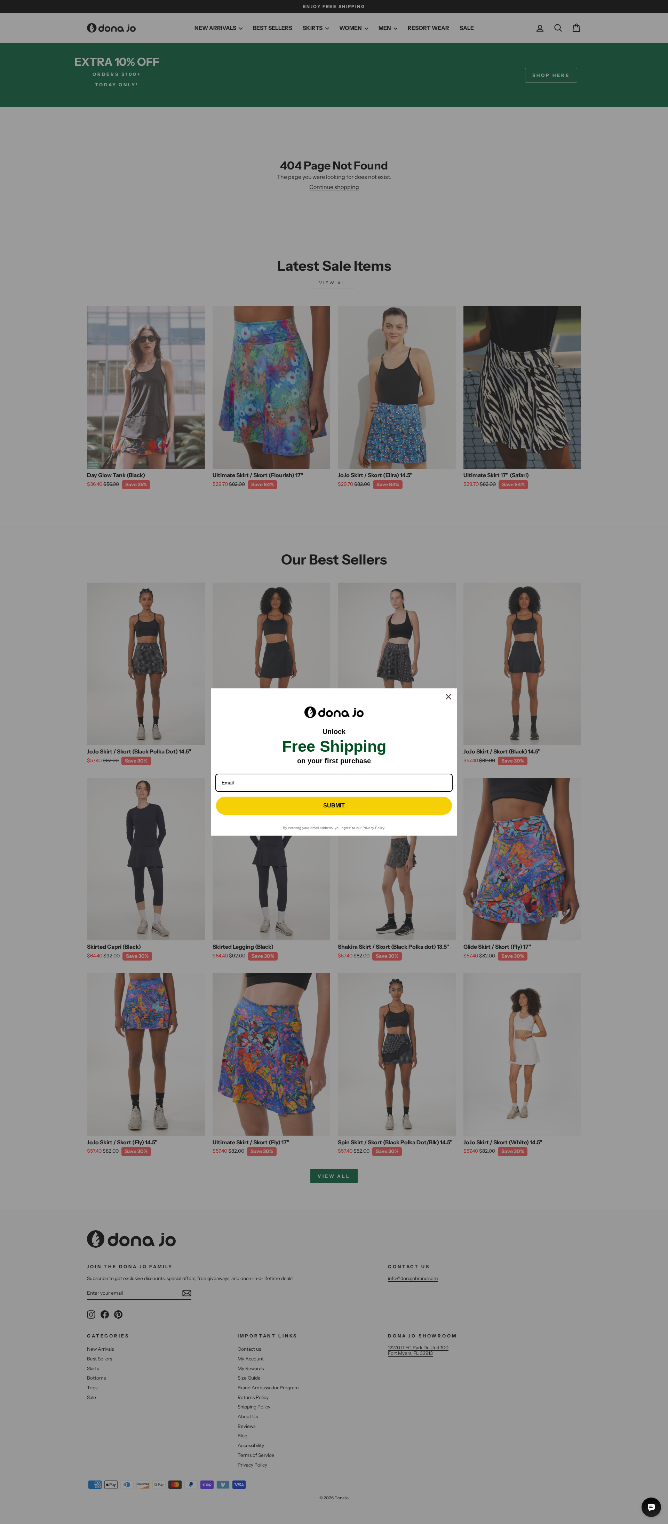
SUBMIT (334, 805)
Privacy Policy (373, 828)
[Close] (448, 696)
